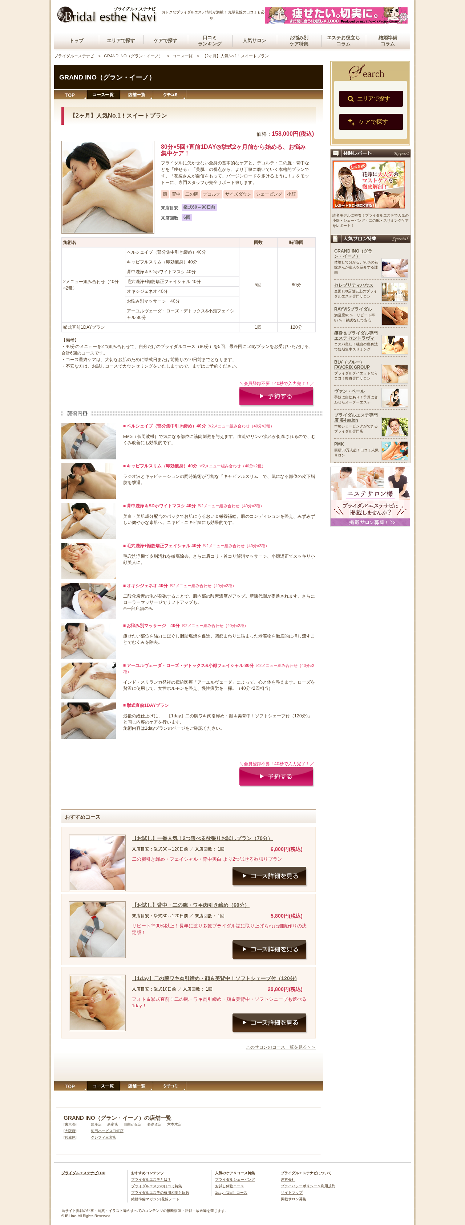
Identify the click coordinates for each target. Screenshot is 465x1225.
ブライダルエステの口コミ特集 (156, 1186)
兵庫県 (70, 1137)
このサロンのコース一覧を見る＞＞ (281, 1047)
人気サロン (254, 40)
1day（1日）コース (231, 1193)
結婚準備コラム (388, 40)
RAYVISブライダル (353, 309)
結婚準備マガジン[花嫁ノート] (156, 1199)
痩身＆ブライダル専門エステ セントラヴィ (356, 336)
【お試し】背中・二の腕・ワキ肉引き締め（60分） (191, 905)
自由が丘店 (133, 1124)
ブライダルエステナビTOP (83, 1173)
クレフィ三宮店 (103, 1137)
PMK (339, 444)
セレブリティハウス (353, 285)
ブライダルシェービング (235, 1179)
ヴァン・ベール (349, 391)
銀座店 (96, 1124)
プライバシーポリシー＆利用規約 (308, 1186)
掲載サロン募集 (293, 1199)
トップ (76, 40)
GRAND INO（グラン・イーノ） (353, 254)
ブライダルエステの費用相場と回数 (160, 1193)
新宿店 (112, 1124)
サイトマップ (292, 1193)
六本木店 (174, 1124)
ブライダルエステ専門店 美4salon (356, 418)
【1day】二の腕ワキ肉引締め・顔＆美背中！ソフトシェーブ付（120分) (214, 978)
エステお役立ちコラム (343, 40)
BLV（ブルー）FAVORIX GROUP (352, 365)
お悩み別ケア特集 (299, 40)
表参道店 (154, 1124)
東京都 (70, 1124)
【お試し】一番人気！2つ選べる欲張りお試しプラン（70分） (202, 838)
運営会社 (288, 1179)
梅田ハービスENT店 (107, 1131)
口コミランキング (210, 40)
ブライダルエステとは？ (151, 1179)
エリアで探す (121, 40)
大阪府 (70, 1131)
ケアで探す (165, 40)
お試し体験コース (229, 1186)
